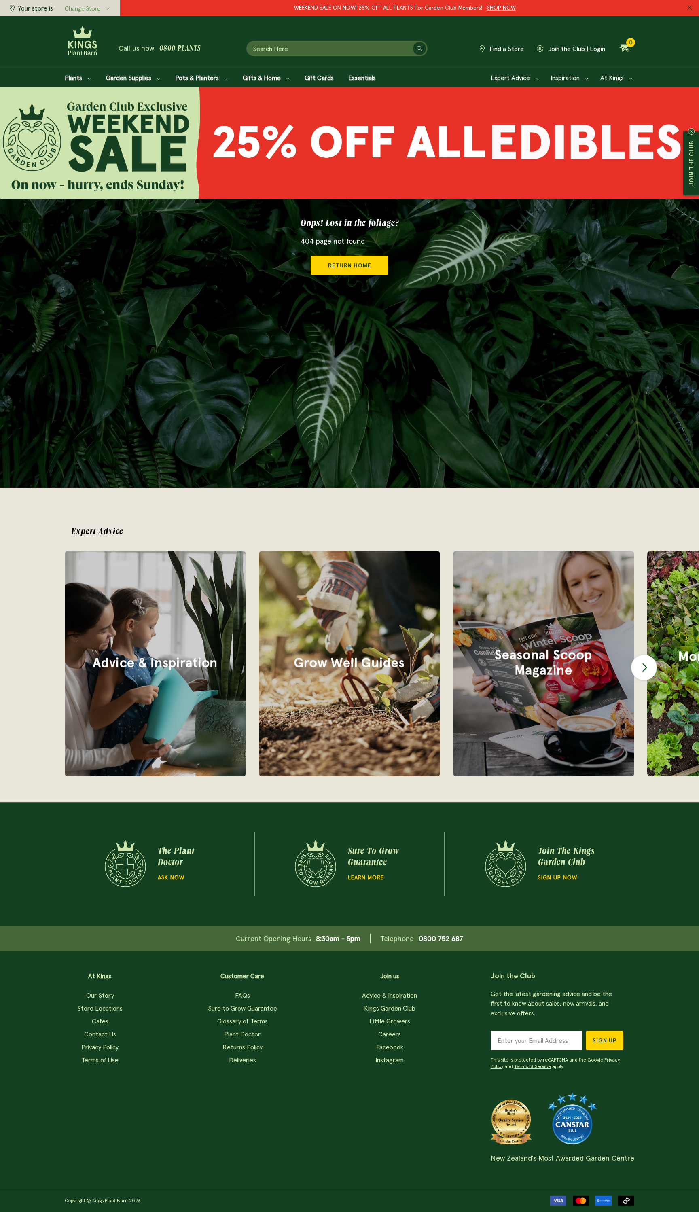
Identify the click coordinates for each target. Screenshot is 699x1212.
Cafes (100, 1021)
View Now (465, 7)
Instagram (389, 1060)
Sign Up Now (557, 877)
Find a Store (506, 48)
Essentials (362, 78)
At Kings (612, 78)
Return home (349, 265)
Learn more (366, 877)
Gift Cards (319, 78)
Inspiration (566, 78)
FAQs (242, 995)
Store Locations (100, 1008)
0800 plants (180, 49)
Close (691, 131)
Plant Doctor (242, 1034)
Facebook (389, 1047)
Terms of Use (100, 1060)
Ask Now (171, 877)
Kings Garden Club (389, 1008)
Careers (389, 1034)
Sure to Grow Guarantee (242, 1008)
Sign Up (604, 1040)
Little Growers (389, 1021)
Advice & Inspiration (389, 995)
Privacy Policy (100, 1047)
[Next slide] (644, 667)
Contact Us (100, 1034)
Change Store (82, 8)
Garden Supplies (129, 78)
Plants (74, 78)
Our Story (100, 995)
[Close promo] (689, 8)
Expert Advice (511, 78)
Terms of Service (532, 1066)
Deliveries (242, 1060)
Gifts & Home (262, 78)
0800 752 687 (441, 938)
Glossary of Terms (242, 1021)
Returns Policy (242, 1047)
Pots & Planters (197, 78)
